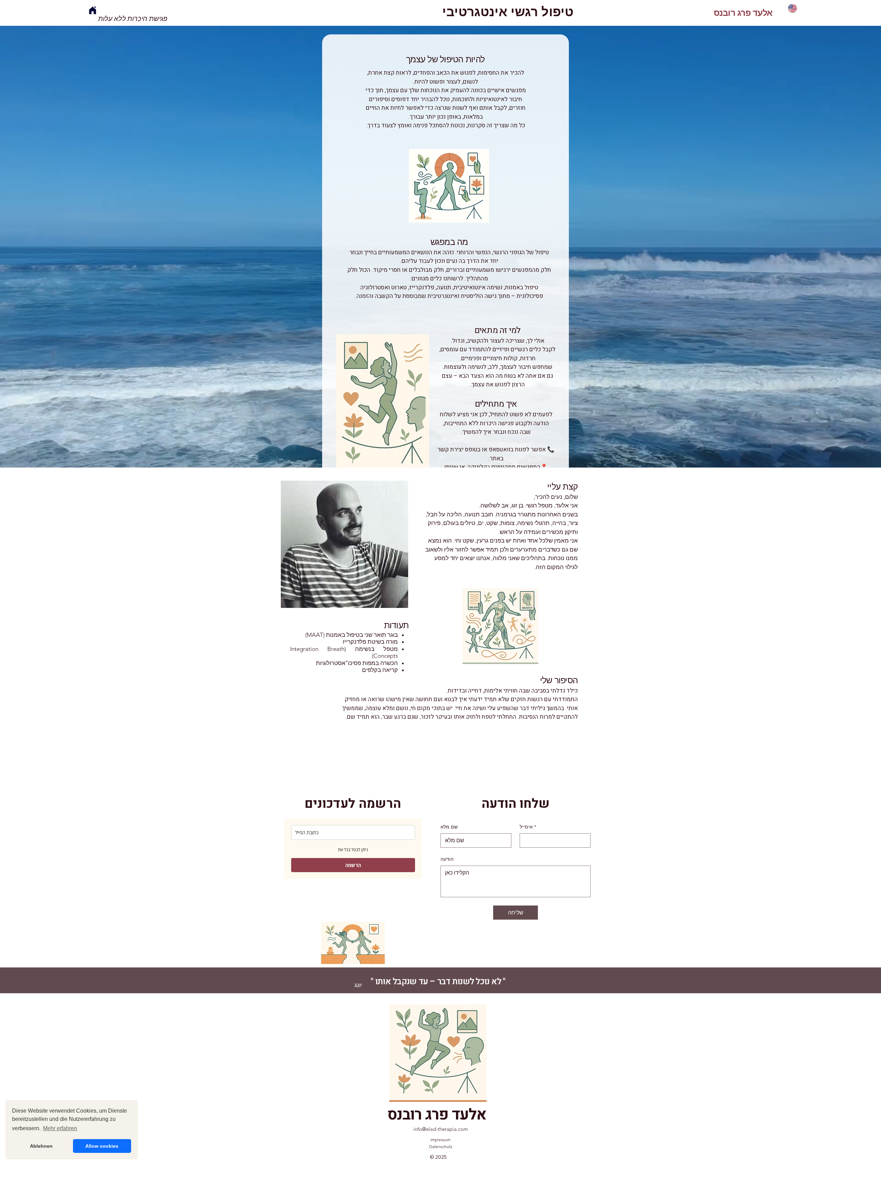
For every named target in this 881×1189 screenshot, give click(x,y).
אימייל (528, 827)
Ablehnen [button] (41, 1146)
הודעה (447, 859)
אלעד (761, 13)
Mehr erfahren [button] (60, 1128)
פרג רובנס (732, 13)
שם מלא (449, 827)
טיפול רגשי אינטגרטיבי (507, 11)
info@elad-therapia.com (440, 1129)
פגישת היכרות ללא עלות (132, 18)
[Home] (92, 10)
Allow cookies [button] (101, 1146)
